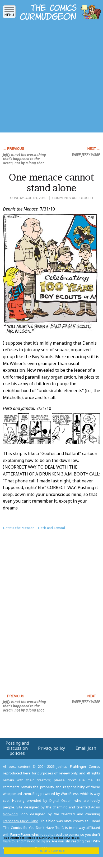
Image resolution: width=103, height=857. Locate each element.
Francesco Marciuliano (20, 821)
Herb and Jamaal (51, 528)
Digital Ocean (60, 800)
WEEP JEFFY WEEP (86, 154)
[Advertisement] (51, 78)
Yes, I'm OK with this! (51, 850)
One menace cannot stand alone (51, 182)
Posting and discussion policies (17, 748)
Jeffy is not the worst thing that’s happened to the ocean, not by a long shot (24, 158)
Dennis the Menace (18, 528)
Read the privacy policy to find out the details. (48, 839)
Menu (9, 15)
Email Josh (86, 748)
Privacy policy (51, 748)
